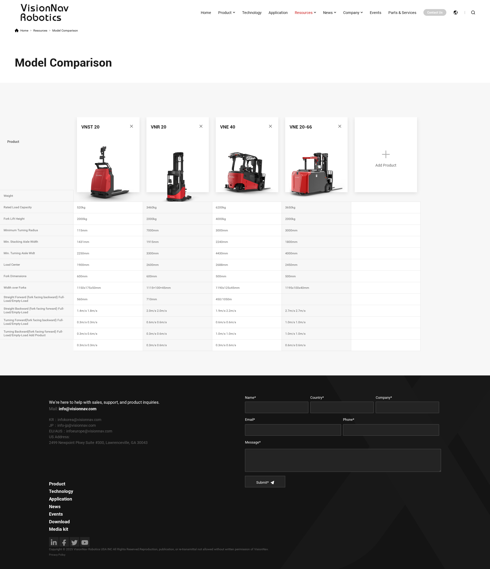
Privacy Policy (57, 554)
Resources (304, 12)
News (328, 12)
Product (225, 12)
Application (278, 12)
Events (375, 12)
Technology (251, 12)
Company (351, 12)
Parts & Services (402, 12)
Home (206, 12)
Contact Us (435, 12)
